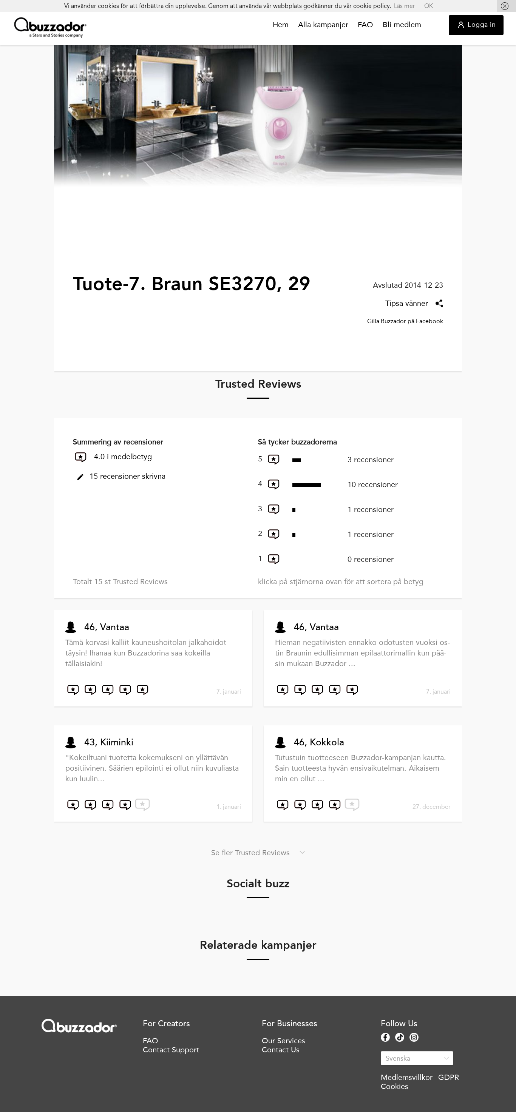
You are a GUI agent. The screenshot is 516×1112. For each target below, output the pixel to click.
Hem (281, 25)
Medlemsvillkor (407, 1077)
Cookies (394, 1086)
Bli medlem (402, 25)
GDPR (448, 1077)
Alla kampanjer (323, 25)
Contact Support (171, 1049)
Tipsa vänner (406, 303)
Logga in (482, 24)
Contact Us (281, 1049)
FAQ (365, 25)
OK (428, 5)
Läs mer (404, 5)
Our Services (283, 1040)
